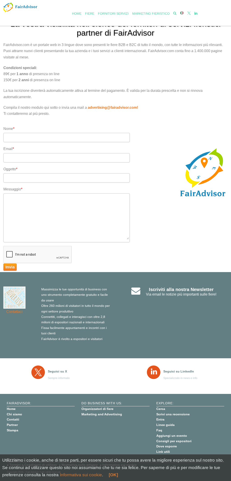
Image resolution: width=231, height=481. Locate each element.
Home (76, 13)
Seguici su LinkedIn (178, 371)
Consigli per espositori (174, 441)
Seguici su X (57, 371)
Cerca (160, 409)
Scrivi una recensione (173, 414)
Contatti (13, 419)
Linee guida (165, 425)
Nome (8, 129)
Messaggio (12, 189)
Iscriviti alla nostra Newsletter (181, 289)
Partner (12, 425)
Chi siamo (14, 414)
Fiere (89, 13)
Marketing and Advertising (101, 414)
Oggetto (10, 169)
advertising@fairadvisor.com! (113, 107)
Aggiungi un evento (171, 435)
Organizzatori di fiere (97, 409)
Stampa (12, 430)
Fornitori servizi (113, 13)
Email (8, 149)
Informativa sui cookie (81, 474)
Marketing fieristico (151, 13)
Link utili (163, 451)
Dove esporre (166, 446)
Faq (159, 430)
